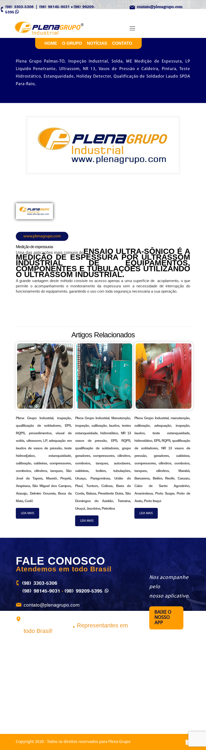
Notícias (97, 43)
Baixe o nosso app (162, 617)
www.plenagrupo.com (42, 236)
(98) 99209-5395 (83, 590)
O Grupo (72, 43)
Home (50, 43)
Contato (122, 43)
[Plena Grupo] (54, 28)
